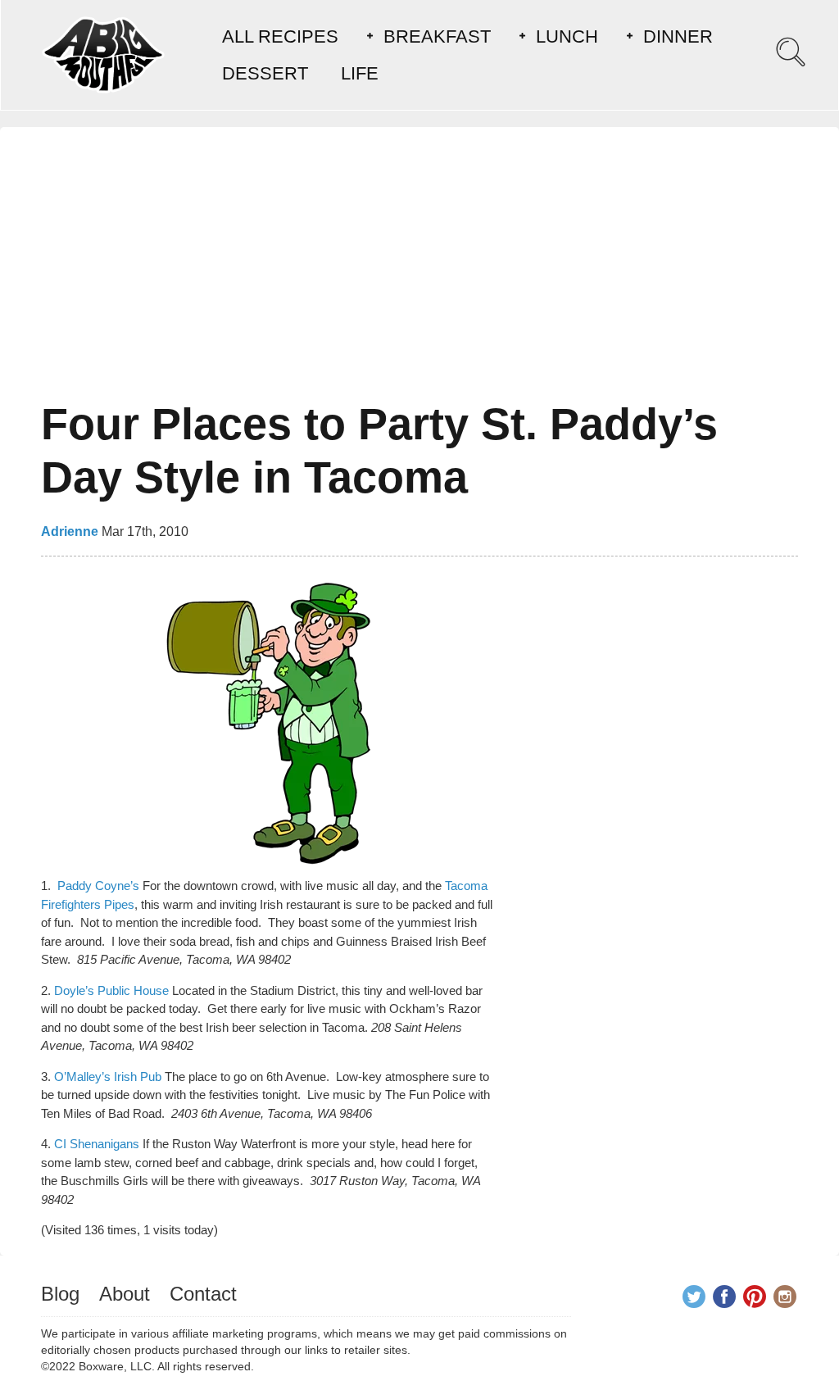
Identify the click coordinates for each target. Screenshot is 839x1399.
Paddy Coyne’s (98, 886)
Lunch (567, 36)
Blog (60, 1294)
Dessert (265, 73)
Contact (203, 1294)
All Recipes (280, 36)
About (124, 1294)
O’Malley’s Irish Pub (107, 1076)
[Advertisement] (419, 266)
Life (360, 73)
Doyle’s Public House (111, 990)
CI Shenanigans (96, 1144)
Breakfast (437, 36)
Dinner (678, 36)
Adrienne (69, 531)
